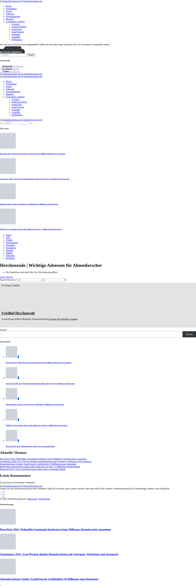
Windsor (9, 250)
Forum (9, 11)
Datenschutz (44, 499)
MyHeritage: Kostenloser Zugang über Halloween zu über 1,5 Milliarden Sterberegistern (31, 229)
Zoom (8, 235)
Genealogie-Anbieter (15, 21)
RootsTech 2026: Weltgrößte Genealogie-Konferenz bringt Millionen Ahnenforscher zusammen (33, 154)
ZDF (8, 237)
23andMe (15, 37)
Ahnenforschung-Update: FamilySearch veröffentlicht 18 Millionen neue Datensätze (29, 204)
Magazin (10, 19)
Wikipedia (10, 255)
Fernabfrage (11, 8)
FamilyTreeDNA (19, 27)
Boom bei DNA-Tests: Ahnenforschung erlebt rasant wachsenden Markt (30, 446)
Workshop (10, 245)
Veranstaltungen (13, 16)
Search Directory (7, 280)
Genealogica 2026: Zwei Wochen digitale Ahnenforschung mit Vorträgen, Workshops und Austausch (34, 179)
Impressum (32, 499)
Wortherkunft (12, 242)
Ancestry (15, 24)
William (9, 253)
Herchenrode (63, 319)
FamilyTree (16, 29)
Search (31, 55)
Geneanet (15, 34)
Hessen (53, 319)
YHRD (9, 240)
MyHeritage (16, 39)
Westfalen (10, 258)
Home (8, 6)
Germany (73, 319)
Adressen (10, 14)
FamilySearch (17, 32)
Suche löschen (6, 277)
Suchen (3, 330)
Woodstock (11, 248)
